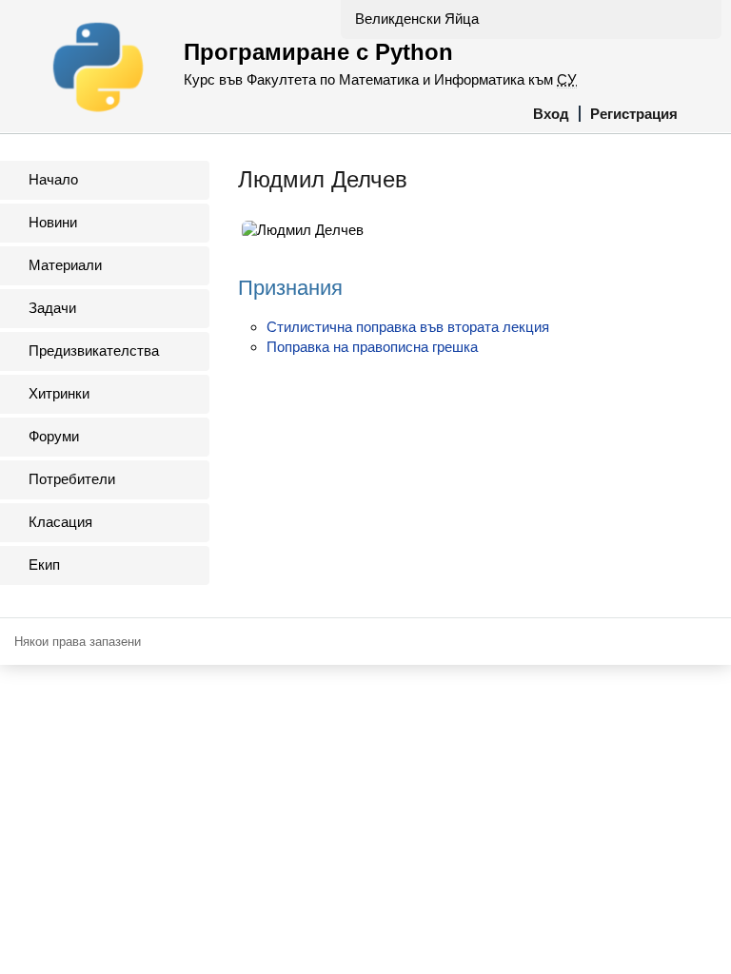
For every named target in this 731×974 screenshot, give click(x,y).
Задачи (52, 308)
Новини (53, 222)
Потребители (72, 479)
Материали (65, 265)
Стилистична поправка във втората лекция (408, 327)
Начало (53, 179)
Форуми (54, 436)
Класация (60, 522)
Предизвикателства (94, 350)
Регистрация (634, 114)
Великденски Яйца (417, 18)
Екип (44, 564)
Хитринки (59, 393)
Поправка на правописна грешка (372, 347)
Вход (551, 114)
